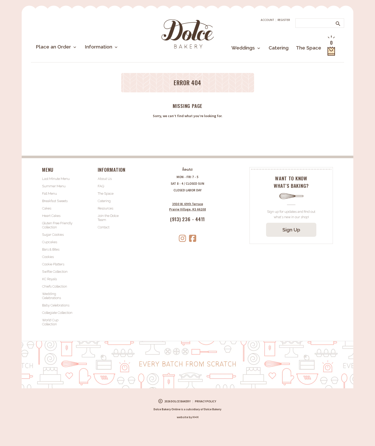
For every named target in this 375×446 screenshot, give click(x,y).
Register (284, 20)
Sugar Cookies (53, 235)
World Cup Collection (50, 322)
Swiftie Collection (55, 272)
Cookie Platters (53, 264)
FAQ (101, 186)
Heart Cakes (51, 216)
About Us (105, 179)
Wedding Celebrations (51, 296)
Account (267, 20)
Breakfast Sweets (55, 201)
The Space (308, 48)
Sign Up (291, 229)
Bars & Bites (50, 249)
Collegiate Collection (57, 313)
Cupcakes (49, 242)
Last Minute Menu (56, 179)
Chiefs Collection (54, 286)
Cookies (48, 257)
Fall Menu (49, 193)
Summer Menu (54, 186)
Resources (105, 208)
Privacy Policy (205, 401)
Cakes (46, 208)
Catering (279, 48)
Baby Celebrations (55, 305)
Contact (103, 227)
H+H (187, 417)
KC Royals (49, 279)
